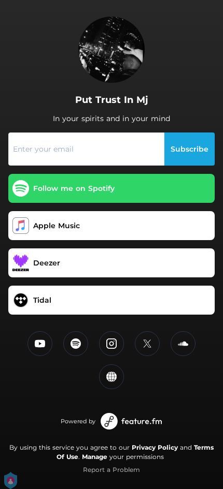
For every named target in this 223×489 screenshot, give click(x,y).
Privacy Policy (155, 447)
